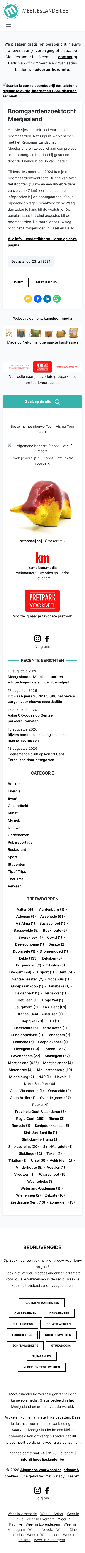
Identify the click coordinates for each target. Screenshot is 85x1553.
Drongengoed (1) (54, 951)
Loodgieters (22, 1335)
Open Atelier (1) (23, 1097)
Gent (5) (65, 972)
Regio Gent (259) (30, 1118)
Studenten (16, 864)
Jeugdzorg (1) (26, 1007)
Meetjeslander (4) (58, 1063)
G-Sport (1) (45, 972)
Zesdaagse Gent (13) (27, 1202)
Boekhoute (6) (55, 930)
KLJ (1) (53, 1021)
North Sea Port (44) (40, 1084)
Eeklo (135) (28, 958)
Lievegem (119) (26, 1049)
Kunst (13, 813)
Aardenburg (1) (51, 909)
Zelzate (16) (55, 1195)
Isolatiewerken (58, 1324)
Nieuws (14, 828)
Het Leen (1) (28, 1000)
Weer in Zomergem (49, 1540)
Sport (12, 857)
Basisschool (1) (52, 923)
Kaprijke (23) (32, 1021)
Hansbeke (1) (59, 986)
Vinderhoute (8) (29, 1167)
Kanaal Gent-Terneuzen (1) (40, 1014)
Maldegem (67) (57, 1056)
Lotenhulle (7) (55, 1049)
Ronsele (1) (21, 1125)
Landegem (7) (58, 1035)
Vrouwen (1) (24, 1174)
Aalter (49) (26, 909)
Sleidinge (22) (30, 1153)
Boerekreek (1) (31, 937)
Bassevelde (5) (26, 930)
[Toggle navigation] (9, 24)
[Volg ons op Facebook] (48, 638)
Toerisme (15, 879)
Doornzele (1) (24, 951)
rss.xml (74, 1476)
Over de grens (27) (55, 1097)
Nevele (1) (63, 1077)
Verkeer (14, 886)
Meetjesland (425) (23, 1063)
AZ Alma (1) (25, 923)
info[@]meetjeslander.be (42, 1459)
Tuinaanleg (41, 1356)
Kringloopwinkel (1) (27, 1035)
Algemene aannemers (42, 1302)
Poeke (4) (40, 1104)
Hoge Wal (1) (52, 1000)
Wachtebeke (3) (40, 1181)
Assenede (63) (52, 916)
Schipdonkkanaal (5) (52, 1125)
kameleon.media (58, 318)
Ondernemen (18, 835)
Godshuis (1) (58, 979)
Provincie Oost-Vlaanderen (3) (40, 1111)
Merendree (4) (21, 1070)
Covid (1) (54, 937)
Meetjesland (46, 282)
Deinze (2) (57, 944)
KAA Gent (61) (54, 1007)
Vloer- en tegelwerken (41, 1367)
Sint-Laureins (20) (23, 1146)
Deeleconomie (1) (29, 944)
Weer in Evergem (41, 1519)
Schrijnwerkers (25, 1345)
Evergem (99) (20, 972)
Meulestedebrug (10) (54, 1070)
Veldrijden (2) (61, 1160)
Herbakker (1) (55, 993)
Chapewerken (25, 1313)
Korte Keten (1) (54, 1028)
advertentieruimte (52, 69)
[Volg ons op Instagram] (37, 638)
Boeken (14, 784)
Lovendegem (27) (25, 1056)
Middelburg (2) (21, 1077)
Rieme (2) (57, 1118)
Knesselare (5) (26, 1028)
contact (65, 56)
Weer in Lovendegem (43, 1524)
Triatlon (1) (17, 1160)
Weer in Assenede (22, 1514)
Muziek (14, 820)
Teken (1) (54, 1153)
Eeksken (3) (52, 958)
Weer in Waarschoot (43, 1535)
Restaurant (17, 849)
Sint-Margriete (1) (58, 1146)
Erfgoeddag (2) (28, 965)
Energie (14, 791)
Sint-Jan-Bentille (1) (40, 1132)
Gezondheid (18, 806)
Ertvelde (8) (55, 965)
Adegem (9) (26, 916)
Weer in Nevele (40, 1529)
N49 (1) (44, 1077)
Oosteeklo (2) (59, 1090)
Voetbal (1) (56, 1167)
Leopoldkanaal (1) (53, 1042)
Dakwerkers (59, 1313)
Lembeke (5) (23, 1042)
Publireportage (20, 842)
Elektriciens (23, 1324)
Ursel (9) (38, 1160)
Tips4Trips (17, 871)
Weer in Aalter (51, 1514)
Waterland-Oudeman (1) (40, 1188)
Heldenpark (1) (27, 993)
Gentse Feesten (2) (27, 979)
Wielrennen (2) (28, 1195)
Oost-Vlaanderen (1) (27, 1090)
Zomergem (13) (62, 1202)
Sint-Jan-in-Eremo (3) (40, 1139)
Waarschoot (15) (53, 1174)
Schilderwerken (58, 1335)
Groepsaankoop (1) (27, 986)
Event (18, 282)
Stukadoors (61, 1345)
